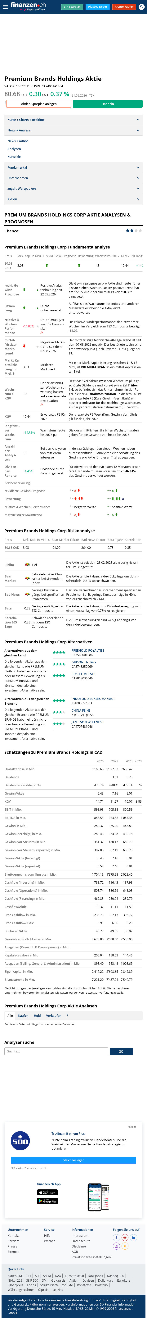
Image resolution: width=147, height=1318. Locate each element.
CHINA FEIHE (81, 710)
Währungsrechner (21, 1290)
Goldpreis (58, 1280)
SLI (37, 1276)
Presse (12, 1246)
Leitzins (57, 1290)
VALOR (9, 86)
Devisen (88, 1280)
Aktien (73, 1280)
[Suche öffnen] (142, 7)
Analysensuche (19, 1042)
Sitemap (14, 1252)
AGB (75, 1252)
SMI (44, 1280)
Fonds (31, 1285)
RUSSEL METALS (83, 674)
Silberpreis (15, 1285)
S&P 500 (32, 1280)
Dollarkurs (105, 1280)
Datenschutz (81, 1241)
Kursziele (14, 157)
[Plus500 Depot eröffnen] (32, 9)
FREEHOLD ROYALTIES (88, 650)
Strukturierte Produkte (56, 1285)
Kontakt (13, 1236)
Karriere (14, 1241)
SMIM (47, 1276)
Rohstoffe (84, 1285)
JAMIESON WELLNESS (87, 722)
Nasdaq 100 (115, 1276)
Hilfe (47, 1236)
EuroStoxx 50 (74, 1276)
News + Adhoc (17, 141)
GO (121, 1051)
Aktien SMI (15, 1276)
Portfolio (101, 1285)
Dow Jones (95, 1276)
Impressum (80, 1236)
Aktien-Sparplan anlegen (39, 104)
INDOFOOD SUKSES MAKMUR (93, 699)
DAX (58, 1276)
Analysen (14, 149)
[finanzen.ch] (28, 4)
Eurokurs (123, 1280)
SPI (29, 1276)
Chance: (12, 231)
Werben (50, 1241)
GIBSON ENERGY (84, 662)
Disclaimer (79, 1246)
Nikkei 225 (15, 1280)
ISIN (37, 86)
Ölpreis (43, 1290)
